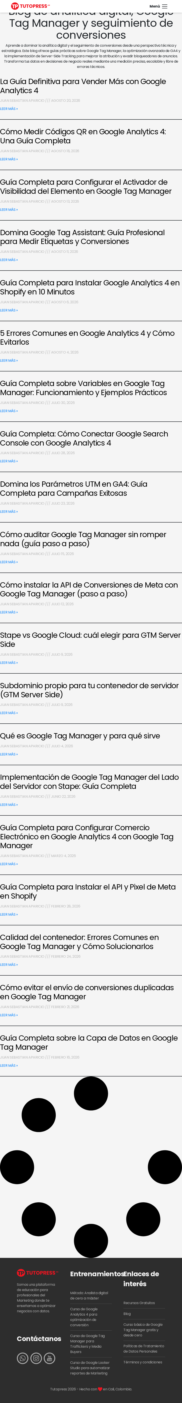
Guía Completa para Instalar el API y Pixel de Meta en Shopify (88, 891)
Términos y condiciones (142, 1362)
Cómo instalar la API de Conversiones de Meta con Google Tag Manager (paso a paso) (89, 589)
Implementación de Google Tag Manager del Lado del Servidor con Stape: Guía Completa (89, 782)
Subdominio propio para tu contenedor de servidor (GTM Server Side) (89, 690)
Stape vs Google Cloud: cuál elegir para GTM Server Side (90, 640)
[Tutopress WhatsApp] (22, 1358)
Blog (127, 1313)
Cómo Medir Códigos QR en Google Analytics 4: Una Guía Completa (83, 136)
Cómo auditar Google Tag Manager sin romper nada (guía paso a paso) (83, 539)
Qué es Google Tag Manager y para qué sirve (80, 735)
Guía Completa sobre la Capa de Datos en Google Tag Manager (89, 1042)
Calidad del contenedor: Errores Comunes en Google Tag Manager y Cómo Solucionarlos (79, 942)
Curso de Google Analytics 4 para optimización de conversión (84, 1317)
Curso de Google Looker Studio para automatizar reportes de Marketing (90, 1368)
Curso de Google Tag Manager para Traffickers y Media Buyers (87, 1343)
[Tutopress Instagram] (36, 1358)
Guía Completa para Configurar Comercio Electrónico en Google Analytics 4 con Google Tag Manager (87, 836)
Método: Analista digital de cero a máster (89, 1295)
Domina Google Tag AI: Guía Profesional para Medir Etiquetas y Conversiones (82, 237)
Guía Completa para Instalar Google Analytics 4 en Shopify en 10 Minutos (90, 287)
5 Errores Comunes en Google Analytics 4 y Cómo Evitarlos (87, 338)
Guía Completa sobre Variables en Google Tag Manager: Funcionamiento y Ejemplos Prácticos (83, 388)
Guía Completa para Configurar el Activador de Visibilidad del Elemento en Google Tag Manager (85, 186)
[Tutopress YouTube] (49, 1358)
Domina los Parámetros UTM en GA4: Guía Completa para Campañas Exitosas (73, 488)
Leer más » (9, 108)
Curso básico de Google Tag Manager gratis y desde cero (142, 1330)
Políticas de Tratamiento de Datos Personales (143, 1348)
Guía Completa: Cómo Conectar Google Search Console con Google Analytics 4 (84, 438)
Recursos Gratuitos (139, 1302)
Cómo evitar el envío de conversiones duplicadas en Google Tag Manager (87, 992)
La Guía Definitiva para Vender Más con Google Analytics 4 (83, 86)
